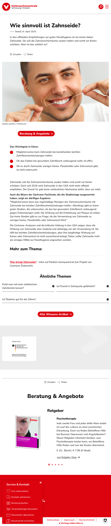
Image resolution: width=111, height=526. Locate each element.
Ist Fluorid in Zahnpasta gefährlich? (76, 286)
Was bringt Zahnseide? (23, 262)
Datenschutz (53, 519)
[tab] (49, 464)
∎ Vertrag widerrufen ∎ (71, 523)
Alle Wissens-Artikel (54, 314)
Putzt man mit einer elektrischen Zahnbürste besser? (19, 286)
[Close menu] (41, 482)
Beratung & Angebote (35, 133)
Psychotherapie (66, 418)
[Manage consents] (105, 520)
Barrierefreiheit (86, 519)
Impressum (69, 519)
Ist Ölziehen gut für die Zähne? (19, 299)
